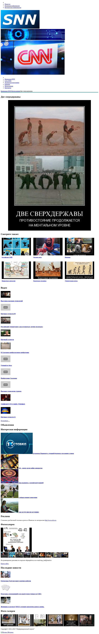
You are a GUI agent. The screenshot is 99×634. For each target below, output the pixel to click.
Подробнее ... (5, 421)
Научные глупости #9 (8, 314)
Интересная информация (13, 7)
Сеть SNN (8, 81)
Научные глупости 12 (8, 417)
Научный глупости (7, 339)
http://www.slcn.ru (50, 520)
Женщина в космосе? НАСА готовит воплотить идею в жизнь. (22, 607)
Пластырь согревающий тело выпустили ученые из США (21, 594)
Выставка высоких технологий (12, 301)
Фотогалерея (9, 86)
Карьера (7, 84)
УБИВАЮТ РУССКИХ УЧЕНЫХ (13, 404)
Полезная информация (12, 6)
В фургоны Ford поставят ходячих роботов (16, 581)
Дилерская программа (12, 82)
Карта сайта (5, 563)
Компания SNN (10, 79)
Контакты (8, 88)
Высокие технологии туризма (11, 391)
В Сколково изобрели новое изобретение (15, 352)
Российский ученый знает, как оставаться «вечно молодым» (22, 327)
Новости (7, 4)
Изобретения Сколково (9, 378)
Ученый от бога (6, 365)
